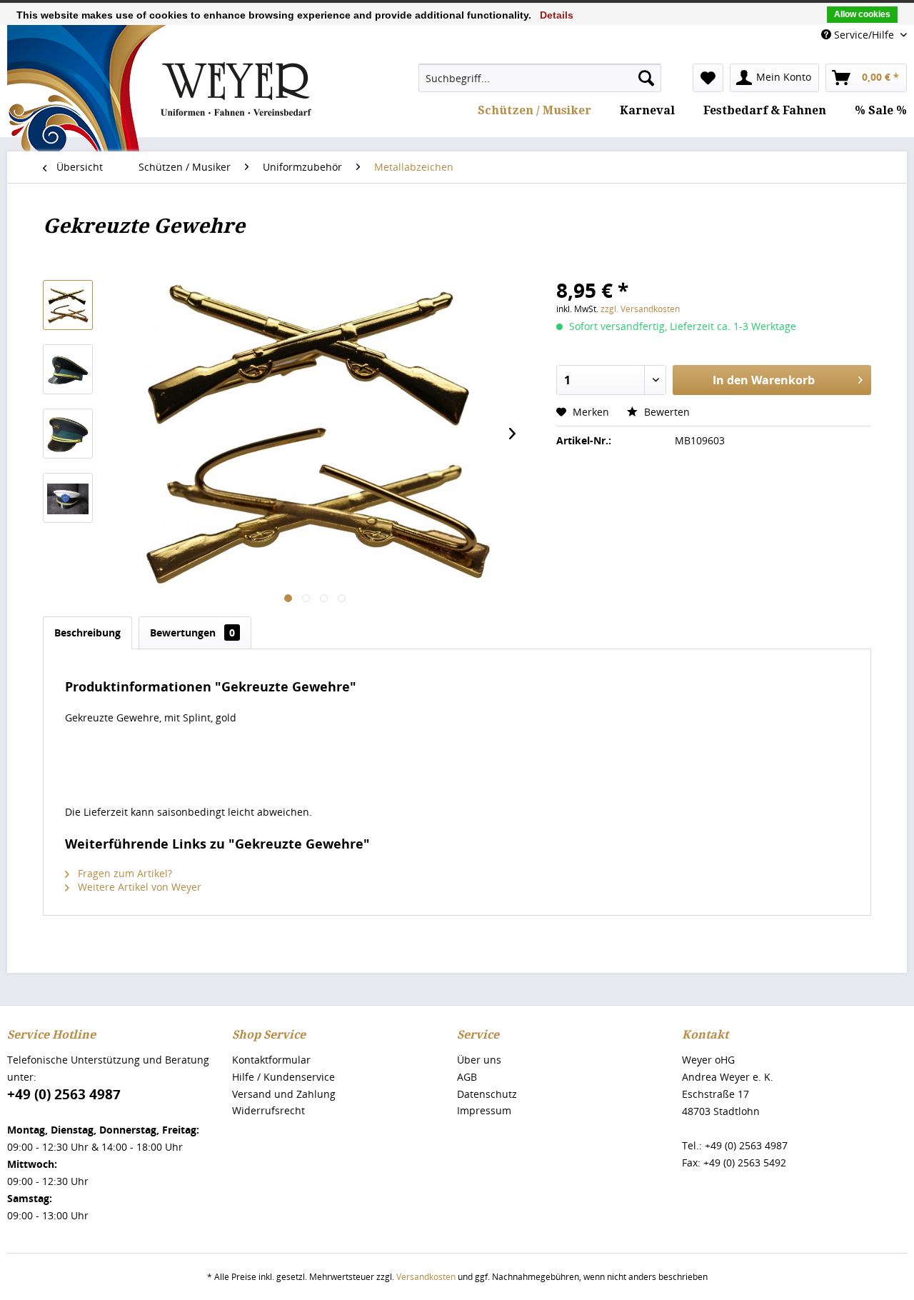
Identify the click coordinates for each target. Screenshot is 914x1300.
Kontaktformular (271, 1059)
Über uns (479, 1059)
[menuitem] (539, 78)
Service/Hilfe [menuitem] (864, 34)
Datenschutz (487, 1094)
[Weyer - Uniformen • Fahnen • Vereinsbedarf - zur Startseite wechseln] (159, 131)
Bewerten (665, 412)
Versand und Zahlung (284, 1094)
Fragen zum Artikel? (123, 873)
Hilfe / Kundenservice (283, 1077)
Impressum (484, 1110)
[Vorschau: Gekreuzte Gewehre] (68, 305)
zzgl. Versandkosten (640, 309)
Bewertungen (192, 632)
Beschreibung (87, 632)
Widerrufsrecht (268, 1110)
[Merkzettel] (708, 78)
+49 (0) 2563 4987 (64, 1094)
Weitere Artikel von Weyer (138, 887)
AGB (467, 1077)
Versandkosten (426, 1277)
